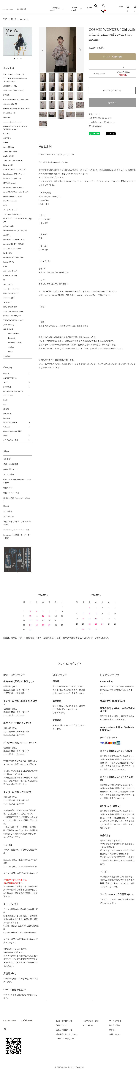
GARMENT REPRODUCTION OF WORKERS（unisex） (15, 127)
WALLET (6, 427)
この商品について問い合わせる (102, 122)
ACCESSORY (8, 396)
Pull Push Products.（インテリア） (15, 231)
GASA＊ (6, 134)
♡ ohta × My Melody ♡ (12, 214)
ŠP (4, 280)
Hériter (5, 143)
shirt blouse (24, 19)
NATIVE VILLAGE (10, 201)
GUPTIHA (7, 138)
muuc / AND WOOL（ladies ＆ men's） (16, 192)
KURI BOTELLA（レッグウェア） (15, 169)
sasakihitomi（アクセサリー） (13, 257)
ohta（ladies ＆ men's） (11, 210)
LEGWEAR (7, 414)
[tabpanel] (17, 41)
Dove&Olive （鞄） (10, 113)
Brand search (73, 8)
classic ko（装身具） (10, 104)
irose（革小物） (9, 147)
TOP (5, 19)
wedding (8, 347)
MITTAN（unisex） (10, 183)
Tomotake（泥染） (9, 298)
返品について (94, 114)
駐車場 (6, 506)
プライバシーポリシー (65, 1039)
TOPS (13, 19)
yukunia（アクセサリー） (12, 316)
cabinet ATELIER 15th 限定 (12, 431)
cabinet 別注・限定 (12, 343)
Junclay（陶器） (9, 156)
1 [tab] (14, 58)
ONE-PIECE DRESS (10, 378)
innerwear (6, 418)
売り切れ (112, 102)
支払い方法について (64, 1030)
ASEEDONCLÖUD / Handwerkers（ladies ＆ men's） (15, 80)
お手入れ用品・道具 (10, 440)
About (89, 7)
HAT (5, 405)
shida (5, 266)
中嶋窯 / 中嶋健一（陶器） (13, 196)
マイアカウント (115, 1021)
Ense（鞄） (7, 117)
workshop (6, 356)
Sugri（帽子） (8, 284)
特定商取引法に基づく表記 (100, 118)
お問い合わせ (8, 516)
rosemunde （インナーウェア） (14, 240)
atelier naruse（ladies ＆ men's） (14, 90)
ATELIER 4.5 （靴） (10, 86)
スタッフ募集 (8, 474)
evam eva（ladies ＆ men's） (12, 122)
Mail (121, 7)
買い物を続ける (95, 126)
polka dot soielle (8, 226)
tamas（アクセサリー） (11, 293)
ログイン (112, 1030)
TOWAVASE (7, 302)
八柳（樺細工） (9, 325)
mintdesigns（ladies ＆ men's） (13, 187)
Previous (43, 50)
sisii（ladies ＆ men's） (11, 271)
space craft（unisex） (10, 275)
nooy (5, 205)
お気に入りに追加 (110, 90)
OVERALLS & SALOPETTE (13, 391)
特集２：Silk (8, 488)
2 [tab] (17, 58)
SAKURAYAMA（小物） (12, 248)
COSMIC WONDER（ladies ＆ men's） (16, 108)
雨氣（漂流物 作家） (10, 307)
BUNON (6, 95)
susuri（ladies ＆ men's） (11, 289)
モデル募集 (7, 511)
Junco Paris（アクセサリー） (13, 161)
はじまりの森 (8, 329)
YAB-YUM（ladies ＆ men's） (13, 311)
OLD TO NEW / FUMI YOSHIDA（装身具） (17, 220)
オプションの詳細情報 (112, 57)
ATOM (90, 1025)
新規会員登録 (114, 1025)
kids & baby (9, 338)
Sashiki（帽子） (9, 262)
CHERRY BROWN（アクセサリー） (16, 99)
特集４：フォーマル (11, 493)
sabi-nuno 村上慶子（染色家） (14, 244)
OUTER (6, 374)
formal (7, 352)
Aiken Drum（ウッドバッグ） (14, 74)
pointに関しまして (10, 469)
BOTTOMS (7, 387)
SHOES (6, 409)
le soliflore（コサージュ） (12, 178)
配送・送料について (64, 1021)
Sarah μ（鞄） (8, 253)
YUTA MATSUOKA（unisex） (14, 320)
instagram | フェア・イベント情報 (16, 530)
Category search (52, 8)
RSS (84, 1025)
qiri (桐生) (6, 235)
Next (80, 50)
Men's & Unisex (11, 334)
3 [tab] (21, 58)
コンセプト (7, 459)
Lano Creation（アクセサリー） (14, 174)
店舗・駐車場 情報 (10, 464)
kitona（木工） (8, 165)
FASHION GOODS (10, 423)
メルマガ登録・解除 (91, 1021)
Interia (5, 436)
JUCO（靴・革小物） (11, 152)
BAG (5, 400)
